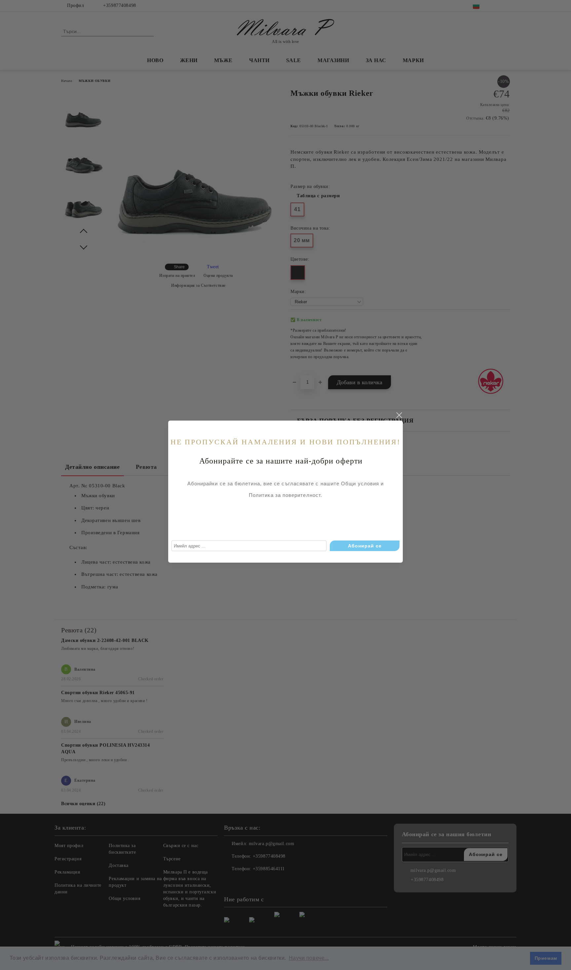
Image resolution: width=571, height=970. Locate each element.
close (399, 415)
